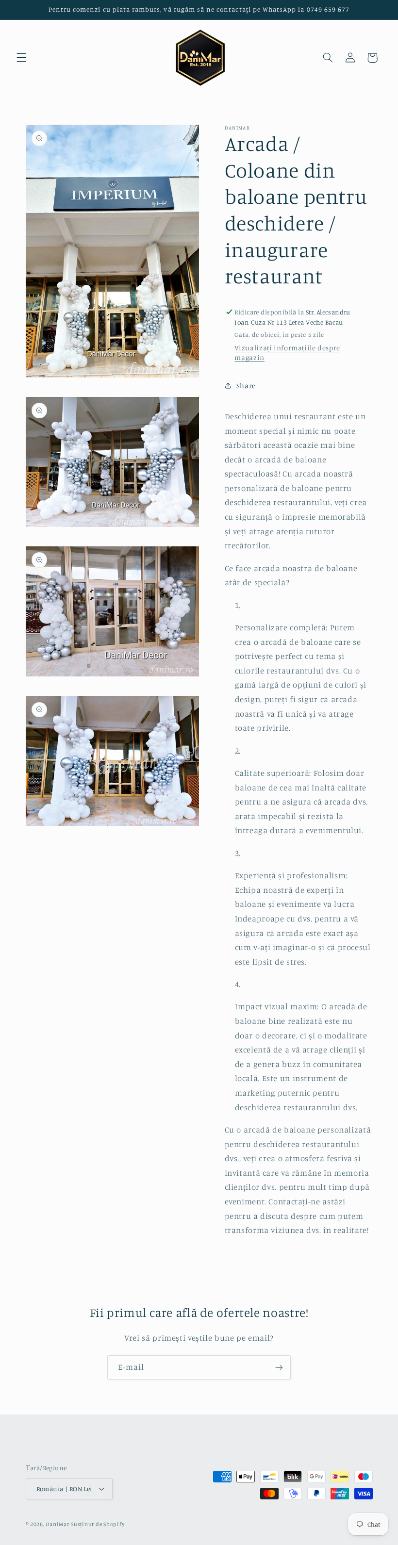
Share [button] (246, 385)
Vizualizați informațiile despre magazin (287, 353)
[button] (21, 58)
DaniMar (58, 1524)
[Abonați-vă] (279, 1367)
